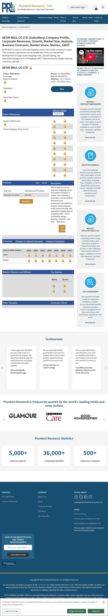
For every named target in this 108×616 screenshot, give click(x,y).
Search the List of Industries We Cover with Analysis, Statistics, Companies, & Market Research (90, 71)
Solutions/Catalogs (45, 17)
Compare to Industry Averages (29, 241)
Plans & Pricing (63, 19)
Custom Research (10, 501)
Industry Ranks (60, 111)
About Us (42, 496)
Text (37, 183)
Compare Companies (55, 241)
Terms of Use (44, 584)
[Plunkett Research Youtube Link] (90, 498)
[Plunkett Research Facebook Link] (86, 498)
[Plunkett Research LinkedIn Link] (76, 498)
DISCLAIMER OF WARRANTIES (87, 523)
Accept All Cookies (76, 611)
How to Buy (75, 19)
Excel (44, 183)
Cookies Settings (11, 611)
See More (26, 201)
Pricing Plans (8, 496)
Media (56, 17)
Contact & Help (45, 506)
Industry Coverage (6, 19)
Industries (12, 27)
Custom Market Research (23, 19)
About (84, 17)
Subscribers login (78, 7)
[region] (54, 607)
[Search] (103, 7)
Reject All (96, 611)
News (91, 17)
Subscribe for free (18, 555)
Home (4, 27)
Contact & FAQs (98, 19)
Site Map (42, 511)
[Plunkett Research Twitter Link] (81, 498)
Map (62, 89)
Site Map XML (44, 516)
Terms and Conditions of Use (87, 518)
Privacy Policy (80, 513)
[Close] (104, 602)
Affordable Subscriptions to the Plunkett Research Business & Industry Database (90, 42)
